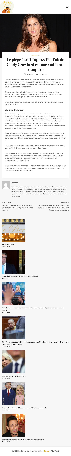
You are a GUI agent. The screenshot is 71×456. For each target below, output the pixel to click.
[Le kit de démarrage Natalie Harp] (35, 361)
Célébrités (35, 55)
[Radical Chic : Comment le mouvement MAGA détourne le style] (35, 393)
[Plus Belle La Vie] (7, 6)
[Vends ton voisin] (35, 230)
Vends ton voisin (8, 244)
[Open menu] (68, 7)
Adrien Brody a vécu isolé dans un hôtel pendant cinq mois (23, 440)
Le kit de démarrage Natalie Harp (13, 376)
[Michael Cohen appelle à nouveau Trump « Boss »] (35, 262)
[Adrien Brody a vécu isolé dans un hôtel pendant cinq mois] (35, 425)
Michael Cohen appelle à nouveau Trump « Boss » (20, 276)
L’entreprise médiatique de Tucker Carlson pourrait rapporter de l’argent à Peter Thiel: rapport (17, 206)
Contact (46, 451)
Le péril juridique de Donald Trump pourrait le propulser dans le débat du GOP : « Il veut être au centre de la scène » (53, 206)
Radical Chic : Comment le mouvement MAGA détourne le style (24, 408)
